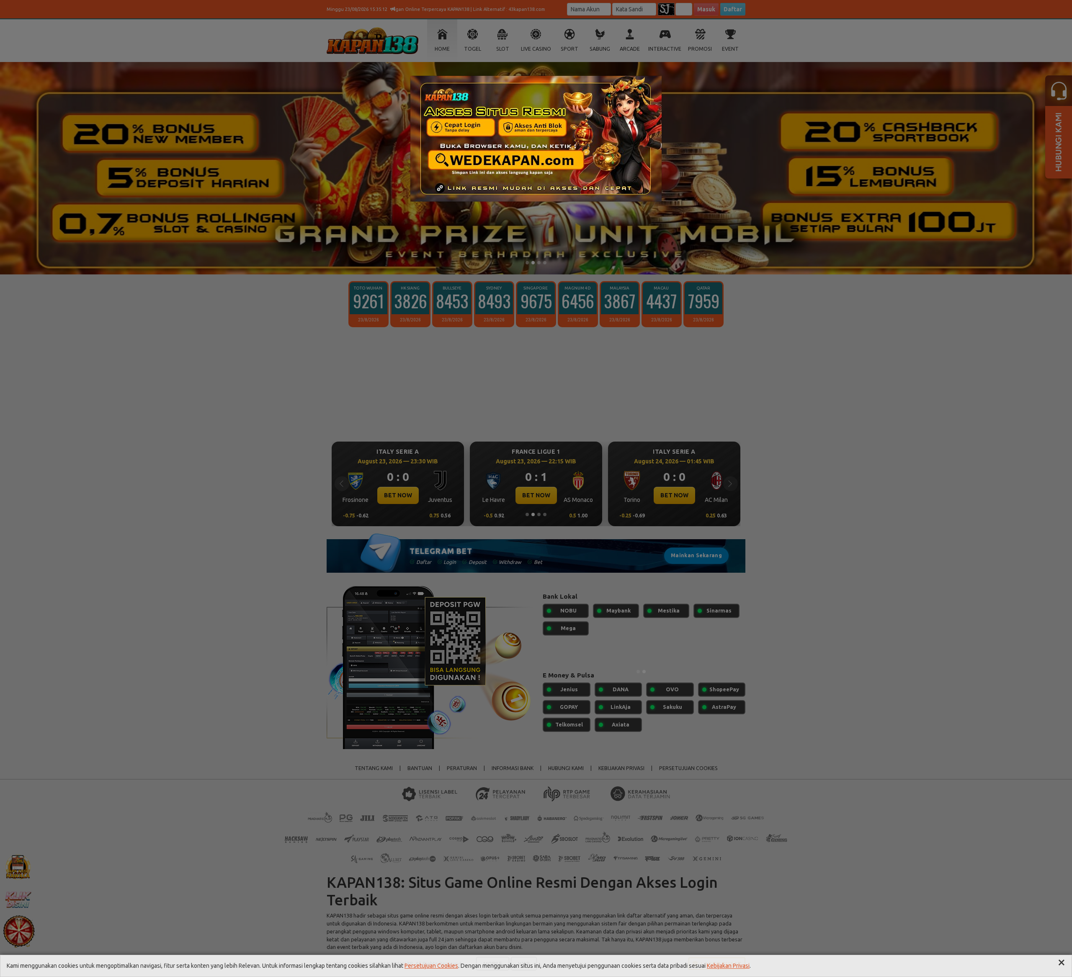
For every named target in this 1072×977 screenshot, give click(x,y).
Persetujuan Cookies (431, 965)
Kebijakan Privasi (728, 965)
